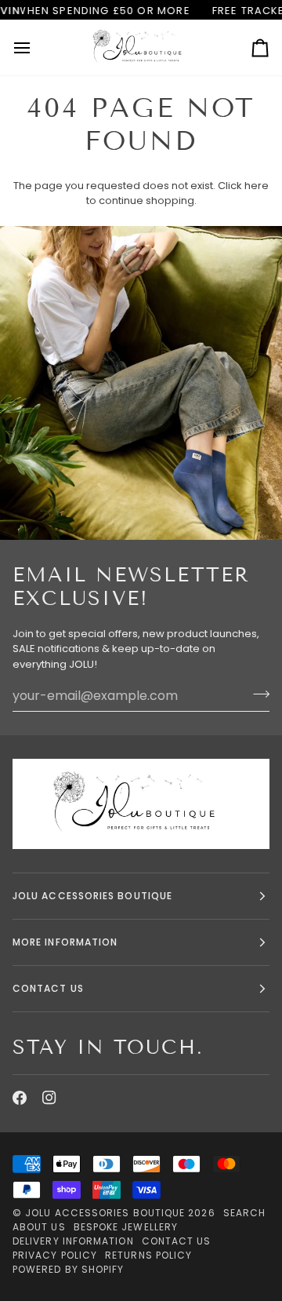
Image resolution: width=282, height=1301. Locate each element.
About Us (39, 1227)
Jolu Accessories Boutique (106, 1212)
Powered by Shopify (68, 1269)
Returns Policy (148, 1255)
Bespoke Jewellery (126, 1227)
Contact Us (177, 1241)
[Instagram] (49, 1098)
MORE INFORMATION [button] (65, 942)
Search (244, 1212)
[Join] (256, 693)
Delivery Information (73, 1241)
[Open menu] (36, 47)
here (256, 185)
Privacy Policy (55, 1255)
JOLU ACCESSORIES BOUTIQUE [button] (92, 895)
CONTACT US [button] (48, 988)
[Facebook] (20, 1098)
